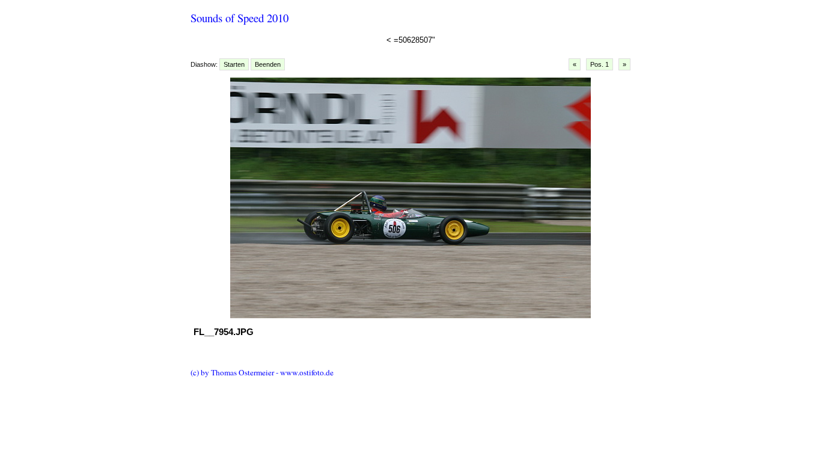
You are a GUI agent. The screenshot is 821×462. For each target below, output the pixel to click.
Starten (234, 64)
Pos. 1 (599, 64)
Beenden (268, 64)
